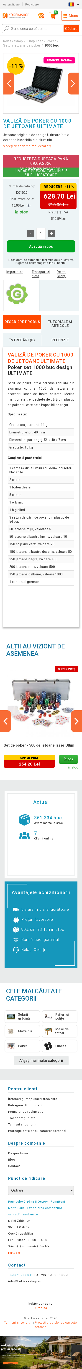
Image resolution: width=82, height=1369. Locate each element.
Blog (11, 1159)
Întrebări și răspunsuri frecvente (32, 1099)
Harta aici (14, 1252)
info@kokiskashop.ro (24, 1281)
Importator (14, 272)
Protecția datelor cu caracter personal (37, 1131)
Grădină (41, 1308)
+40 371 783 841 (20, 1275)
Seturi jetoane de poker (21, 45)
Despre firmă (18, 1153)
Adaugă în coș (41, 246)
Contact (14, 1166)
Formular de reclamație (26, 1111)
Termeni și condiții (22, 1124)
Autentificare (11, 4)
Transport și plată (41, 274)
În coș (68, 759)
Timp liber (35, 41)
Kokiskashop (13, 41)
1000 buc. (52, 45)
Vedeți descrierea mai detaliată (27, 146)
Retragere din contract (25, 1105)
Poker (51, 41)
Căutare (71, 28)
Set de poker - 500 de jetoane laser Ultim (39, 745)
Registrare (32, 4)
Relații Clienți (61, 274)
